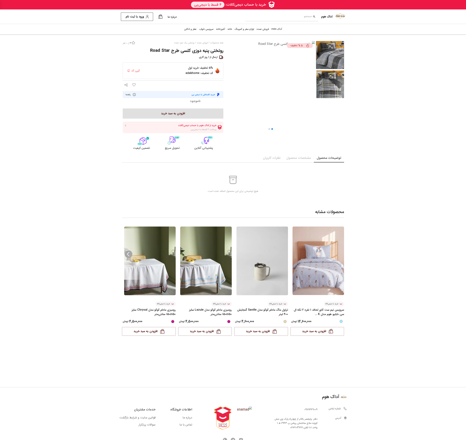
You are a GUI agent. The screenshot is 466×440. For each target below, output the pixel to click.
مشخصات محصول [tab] (298, 157)
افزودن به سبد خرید (314, 331)
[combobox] (278, 16)
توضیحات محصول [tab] (329, 157)
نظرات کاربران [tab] (272, 157)
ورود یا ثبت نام (135, 16)
